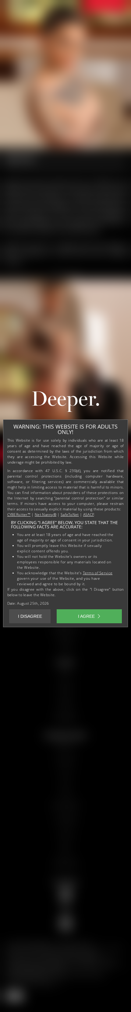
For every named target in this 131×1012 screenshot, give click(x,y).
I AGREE (86, 616)
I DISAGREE (30, 616)
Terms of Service (98, 573)
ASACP (88, 514)
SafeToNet (70, 514)
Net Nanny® (45, 514)
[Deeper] (65, 402)
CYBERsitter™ (19, 514)
